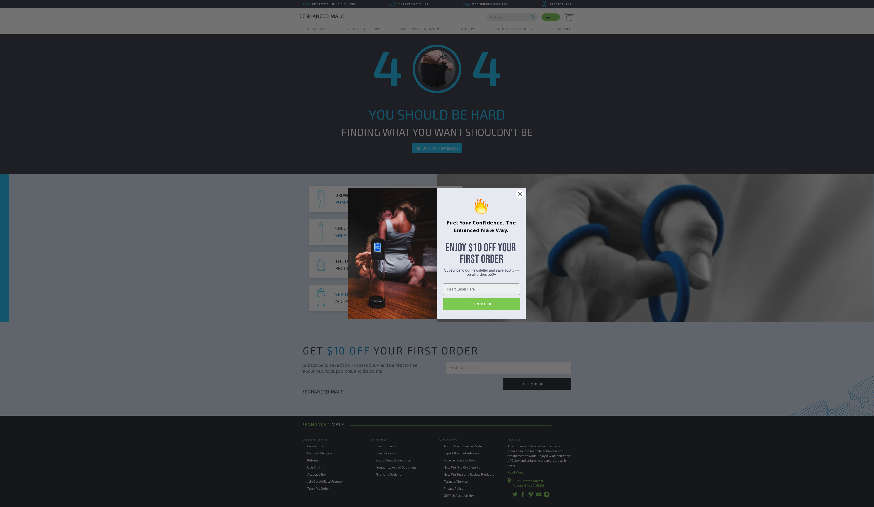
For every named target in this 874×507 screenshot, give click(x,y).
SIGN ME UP (481, 304)
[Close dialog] (520, 194)
